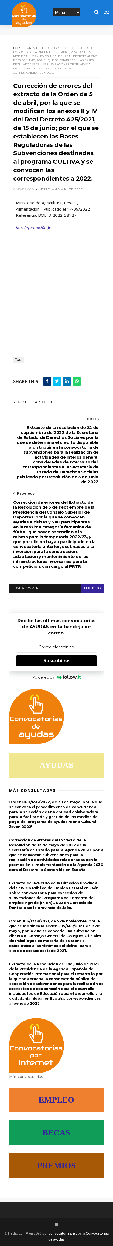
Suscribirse (56, 660)
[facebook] (56, 1224)
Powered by (43, 677)
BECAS (56, 1132)
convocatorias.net (63, 1233)
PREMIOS (56, 1165)
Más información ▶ (33, 227)
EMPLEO (56, 1099)
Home (17, 48)
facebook (92, 588)
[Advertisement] (56, 289)
